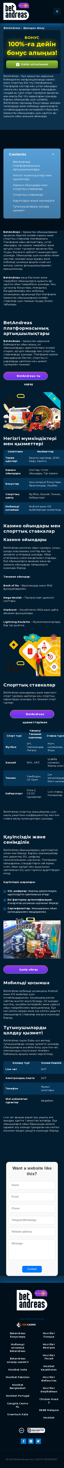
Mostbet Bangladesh (18, 1386)
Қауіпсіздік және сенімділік (34, 200)
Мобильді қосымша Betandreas (17, 1348)
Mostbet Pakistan (18, 1377)
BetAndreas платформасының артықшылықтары (26, 165)
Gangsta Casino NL (17, 1405)
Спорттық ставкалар (28, 194)
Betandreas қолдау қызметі (18, 1360)
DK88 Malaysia (49, 1410)
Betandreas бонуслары (17, 1335)
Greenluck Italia (17, 1414)
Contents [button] (17, 154)
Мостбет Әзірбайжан (48, 1390)
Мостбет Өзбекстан (48, 1379)
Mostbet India (17, 1369)
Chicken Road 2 (48, 1401)
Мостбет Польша (49, 1335)
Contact (32, 1269)
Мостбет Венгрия (49, 1346)
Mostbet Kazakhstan (49, 1368)
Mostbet (49, 1417)
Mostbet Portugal (18, 1395)
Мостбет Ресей (49, 1357)
